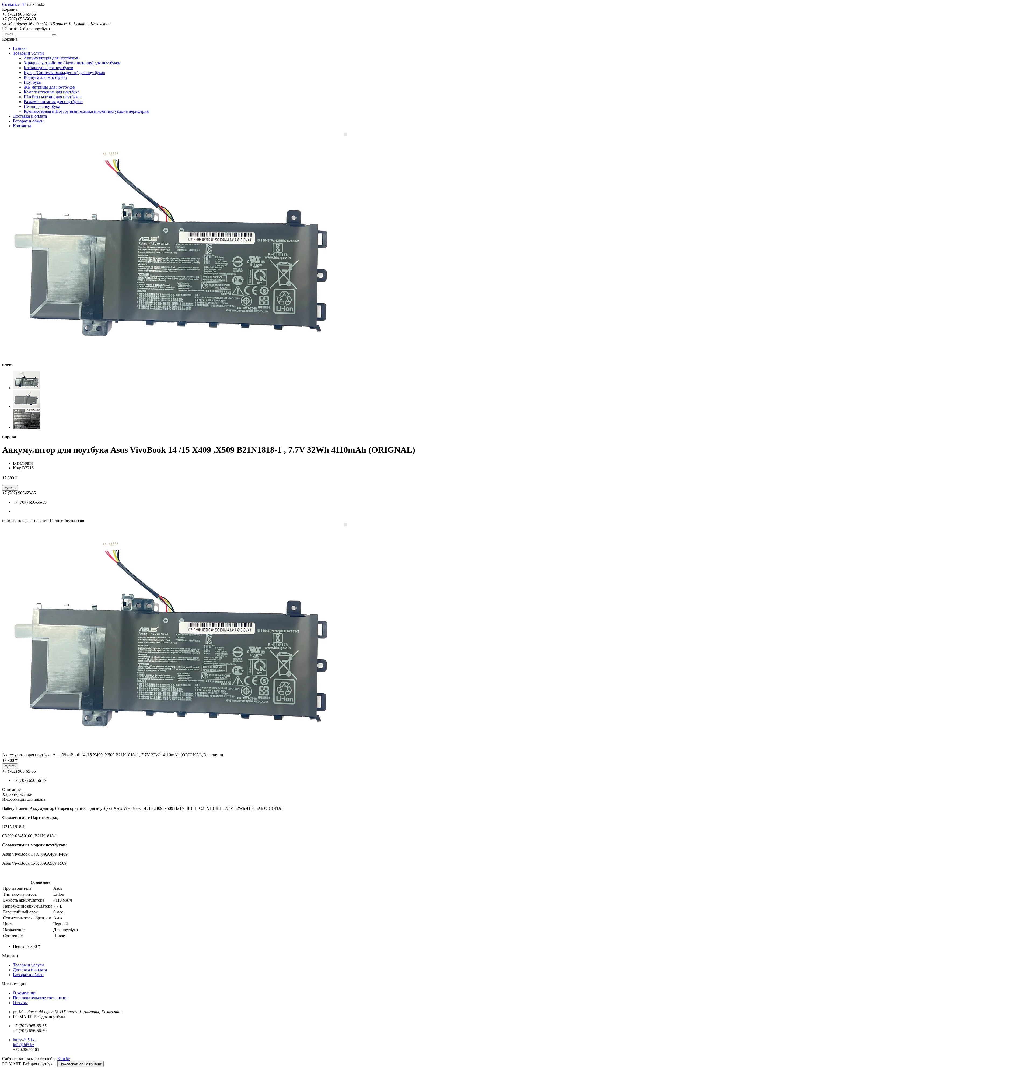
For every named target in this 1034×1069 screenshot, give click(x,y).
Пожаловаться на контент (81, 1064)
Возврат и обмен (28, 121)
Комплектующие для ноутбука (51, 92)
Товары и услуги (28, 53)
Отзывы (20, 1002)
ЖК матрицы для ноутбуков (49, 87)
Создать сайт (14, 4)
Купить (10, 488)
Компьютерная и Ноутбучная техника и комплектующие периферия (86, 111)
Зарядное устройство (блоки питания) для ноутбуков (72, 63)
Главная (20, 48)
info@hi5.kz (23, 1044)
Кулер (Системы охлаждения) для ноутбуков (64, 72)
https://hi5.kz (24, 1040)
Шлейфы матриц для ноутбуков (53, 96)
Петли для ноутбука (42, 106)
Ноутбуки (32, 82)
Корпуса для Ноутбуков (45, 77)
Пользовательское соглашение (40, 998)
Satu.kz (63, 1058)
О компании (24, 993)
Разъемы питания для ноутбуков (53, 101)
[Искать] (54, 35)
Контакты (22, 126)
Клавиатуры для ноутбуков (48, 67)
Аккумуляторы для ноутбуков (51, 58)
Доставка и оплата (30, 116)
